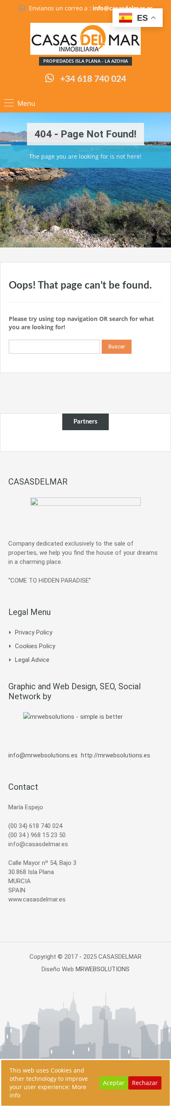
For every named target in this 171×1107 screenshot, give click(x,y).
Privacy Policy (33, 632)
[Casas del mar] (85, 40)
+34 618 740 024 (93, 79)
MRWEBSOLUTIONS (102, 969)
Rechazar (145, 1083)
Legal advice (32, 660)
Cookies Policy (35, 646)
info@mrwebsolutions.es (43, 755)
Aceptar (114, 1083)
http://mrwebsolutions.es (115, 755)
